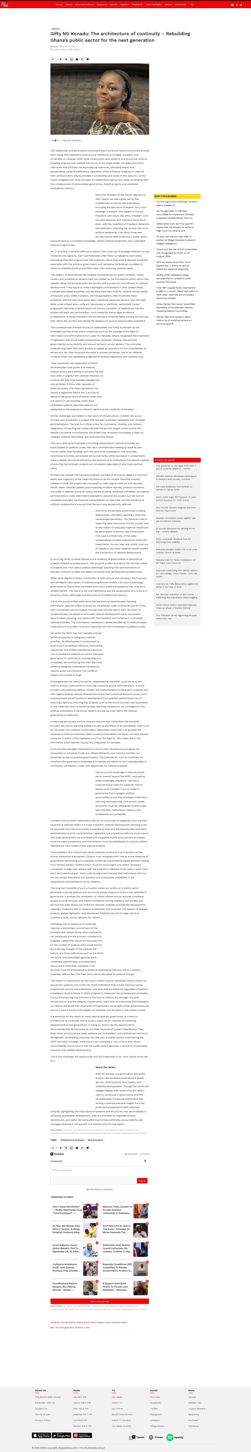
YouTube (155, 1397)
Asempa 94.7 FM (82, 1414)
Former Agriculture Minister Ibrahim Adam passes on (177, 203)
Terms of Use (42, 1414)
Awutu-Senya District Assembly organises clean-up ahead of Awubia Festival (176, 608)
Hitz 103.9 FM (80, 1408)
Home (59, 4)
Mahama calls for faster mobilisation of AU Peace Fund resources (175, 563)
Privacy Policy (42, 1420)
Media (168, 4)
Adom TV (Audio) (121, 1420)
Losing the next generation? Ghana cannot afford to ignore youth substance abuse (88, 1322)
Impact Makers (196, 1408)
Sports (113, 4)
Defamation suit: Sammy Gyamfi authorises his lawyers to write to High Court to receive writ (175, 227)
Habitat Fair (194, 1402)
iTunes (158, 1437)
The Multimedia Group (48, 1397)
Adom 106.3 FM (82, 1402)
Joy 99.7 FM (80, 1397)
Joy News (117, 1397)
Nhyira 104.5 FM (82, 1426)
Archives (193, 1420)
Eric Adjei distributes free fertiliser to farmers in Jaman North (174, 489)
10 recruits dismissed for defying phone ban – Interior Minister (175, 531)
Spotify (178, 1437)
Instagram (156, 1414)
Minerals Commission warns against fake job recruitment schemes (176, 521)
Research (137, 4)
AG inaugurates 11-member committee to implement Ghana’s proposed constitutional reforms (175, 214)
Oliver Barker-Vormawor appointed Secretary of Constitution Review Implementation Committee (175, 307)
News (69, 4)
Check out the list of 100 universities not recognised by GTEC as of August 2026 (176, 253)
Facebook (155, 1402)
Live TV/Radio (154, 4)
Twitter (154, 1408)
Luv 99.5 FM (80, 1420)
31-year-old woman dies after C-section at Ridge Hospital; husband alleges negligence (175, 240)
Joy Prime (117, 1408)
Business (102, 4)
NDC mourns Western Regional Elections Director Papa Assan (176, 510)
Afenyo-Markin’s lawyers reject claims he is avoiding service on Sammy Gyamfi (174, 320)
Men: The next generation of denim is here (70, 1327)
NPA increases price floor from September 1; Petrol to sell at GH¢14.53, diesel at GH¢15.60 (173, 266)
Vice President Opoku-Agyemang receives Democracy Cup (176, 618)
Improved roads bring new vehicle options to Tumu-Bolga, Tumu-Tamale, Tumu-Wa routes (177, 575)
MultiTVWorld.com (122, 1414)
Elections (180, 4)
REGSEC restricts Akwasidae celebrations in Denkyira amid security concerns (176, 479)
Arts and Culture (84, 4)
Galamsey (193, 1414)
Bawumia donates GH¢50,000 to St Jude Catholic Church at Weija (176, 552)
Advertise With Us (45, 1402)
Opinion (124, 4)
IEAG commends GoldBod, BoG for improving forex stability (173, 542)
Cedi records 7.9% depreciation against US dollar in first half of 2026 (177, 587)
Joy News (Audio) (121, 1426)
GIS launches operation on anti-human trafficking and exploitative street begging (176, 597)
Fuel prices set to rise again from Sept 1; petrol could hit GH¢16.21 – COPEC (176, 469)
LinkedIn (155, 1420)
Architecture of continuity (72, 1140)
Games (192, 1397)
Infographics (157, 1426)
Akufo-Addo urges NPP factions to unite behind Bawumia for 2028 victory (176, 500)
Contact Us (41, 1408)
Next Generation (95, 1140)
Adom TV (117, 1402)
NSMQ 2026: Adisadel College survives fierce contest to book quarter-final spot (173, 278)
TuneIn (139, 1437)
